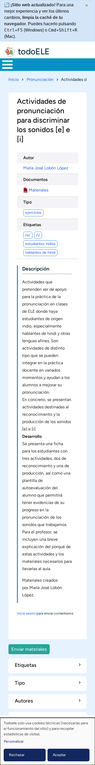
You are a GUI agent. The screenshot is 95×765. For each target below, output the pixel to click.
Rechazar (17, 755)
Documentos (35, 179)
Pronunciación (40, 79)
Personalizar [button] (14, 741)
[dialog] (47, 741)
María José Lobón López (45, 167)
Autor (28, 157)
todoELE (34, 51)
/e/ (27, 235)
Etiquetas (32, 224)
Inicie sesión (26, 613)
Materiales (38, 190)
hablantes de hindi (40, 252)
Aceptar (59, 755)
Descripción (35, 269)
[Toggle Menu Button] (7, 64)
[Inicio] (9, 51)
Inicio (13, 79)
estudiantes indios (40, 243)
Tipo (27, 202)
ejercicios (33, 212)
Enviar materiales (29, 649)
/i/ (38, 235)
